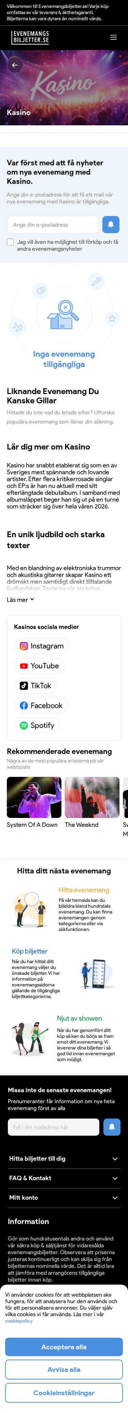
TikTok (41, 685)
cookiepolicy (18, 1321)
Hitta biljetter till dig (37, 1158)
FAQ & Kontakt (30, 1178)
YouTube (45, 665)
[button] (64, 1159)
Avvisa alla (64, 1369)
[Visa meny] (113, 37)
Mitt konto (23, 1197)
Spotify (42, 725)
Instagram (47, 646)
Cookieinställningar (64, 1393)
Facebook (46, 705)
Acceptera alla (64, 1347)
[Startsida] (30, 38)
